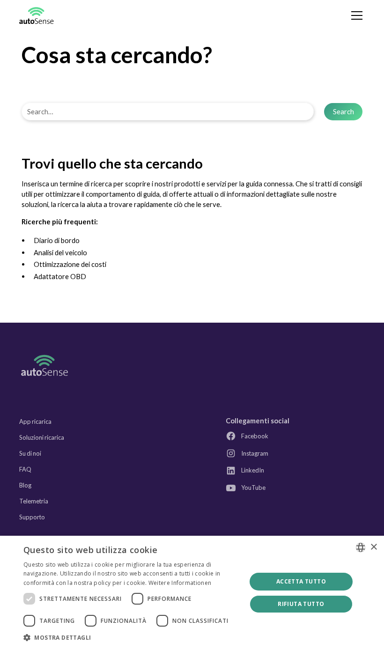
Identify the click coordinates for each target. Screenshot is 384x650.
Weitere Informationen (179, 583)
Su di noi (30, 453)
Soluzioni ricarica (41, 437)
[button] (355, 15)
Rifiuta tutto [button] (301, 604)
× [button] (373, 547)
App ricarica (35, 421)
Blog (25, 485)
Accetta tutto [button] (301, 581)
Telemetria (33, 501)
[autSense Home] (36, 15)
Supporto (32, 517)
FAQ (25, 469)
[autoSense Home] (44, 365)
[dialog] (192, 593)
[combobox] (360, 547)
